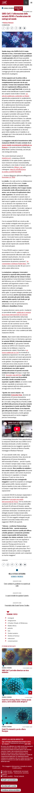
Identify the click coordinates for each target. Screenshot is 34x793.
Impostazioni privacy (17, 743)
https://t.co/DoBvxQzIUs (18, 169)
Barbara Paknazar (8, 22)
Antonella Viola (16, 395)
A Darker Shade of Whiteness (17, 623)
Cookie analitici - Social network (13, 776)
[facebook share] (16, 28)
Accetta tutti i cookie (9, 786)
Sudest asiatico (13, 633)
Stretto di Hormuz (13, 636)
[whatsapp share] (7, 28)
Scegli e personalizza (9, 780)
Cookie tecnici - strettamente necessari (15, 771)
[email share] (24, 28)
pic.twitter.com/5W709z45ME (11, 172)
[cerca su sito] (26, 2)
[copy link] (3, 28)
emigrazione (12, 620)
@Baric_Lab (18, 167)
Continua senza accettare (11, 790)
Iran (9, 631)
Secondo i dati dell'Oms (14, 375)
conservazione (13, 641)
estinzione (11, 638)
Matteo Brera (12, 626)
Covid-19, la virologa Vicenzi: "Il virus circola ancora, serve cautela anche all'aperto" (16, 700)
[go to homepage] (4, 2)
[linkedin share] (20, 28)
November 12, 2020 (8, 177)
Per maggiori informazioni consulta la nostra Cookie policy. (17, 767)
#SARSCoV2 (6, 158)
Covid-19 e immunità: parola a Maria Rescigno (14, 730)
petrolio (10, 628)
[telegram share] (12, 28)
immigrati (11, 618)
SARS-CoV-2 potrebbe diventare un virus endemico (15, 671)
